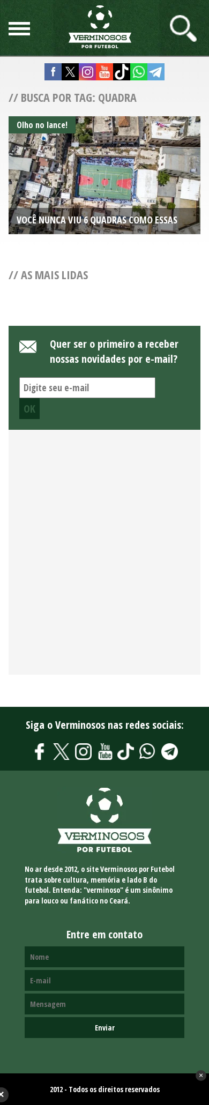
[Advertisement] (104, 558)
